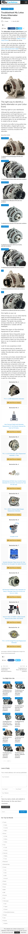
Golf (5, 903)
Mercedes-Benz (6, 864)
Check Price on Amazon (14, 402)
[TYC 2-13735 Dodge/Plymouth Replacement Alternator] (14, 634)
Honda (4, 867)
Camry (5, 825)
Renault (4, 884)
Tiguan (5, 906)
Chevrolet (5, 853)
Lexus (4, 917)
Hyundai (5, 920)
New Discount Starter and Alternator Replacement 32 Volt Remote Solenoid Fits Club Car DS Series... (14, 426)
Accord (5, 878)
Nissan (4, 833)
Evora (11, 9)
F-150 (5, 847)
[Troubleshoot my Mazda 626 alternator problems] (14, 300)
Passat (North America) (9, 912)
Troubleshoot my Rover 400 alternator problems (21, 670)
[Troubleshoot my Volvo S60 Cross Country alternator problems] (14, 234)
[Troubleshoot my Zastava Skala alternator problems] (14, 169)
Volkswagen (6, 901)
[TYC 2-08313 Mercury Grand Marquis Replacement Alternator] (14, 501)
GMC (4, 892)
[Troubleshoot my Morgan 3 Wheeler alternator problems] (20, 747)
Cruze (5, 858)
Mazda (4, 881)
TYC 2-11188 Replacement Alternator (14, 399)
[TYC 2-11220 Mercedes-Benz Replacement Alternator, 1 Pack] (14, 445)
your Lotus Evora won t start (9, 49)
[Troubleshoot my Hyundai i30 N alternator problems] (14, 213)
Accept (17, 932)
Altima (5, 839)
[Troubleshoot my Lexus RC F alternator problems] (8, 747)
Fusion (5, 850)
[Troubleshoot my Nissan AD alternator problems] (14, 279)
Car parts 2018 (14, 536)
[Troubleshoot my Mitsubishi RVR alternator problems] (14, 190)
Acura (4, 886)
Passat (5, 909)
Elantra (5, 923)
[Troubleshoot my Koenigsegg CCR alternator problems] (14, 146)
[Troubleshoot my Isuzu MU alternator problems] (14, 257)
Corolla (6, 827)
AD (2, 270)
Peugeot (5, 915)
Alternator (5, 9)
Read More (23, 932)
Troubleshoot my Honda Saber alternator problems (6, 670)
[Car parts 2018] (14, 528)
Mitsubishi (5, 861)
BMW (4, 889)
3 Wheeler (18, 745)
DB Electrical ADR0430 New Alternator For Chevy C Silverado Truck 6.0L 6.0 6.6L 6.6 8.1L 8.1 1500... (14, 591)
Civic (5, 870)
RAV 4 (5, 830)
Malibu (5, 856)
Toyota (4, 822)
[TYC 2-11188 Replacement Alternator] (14, 390)
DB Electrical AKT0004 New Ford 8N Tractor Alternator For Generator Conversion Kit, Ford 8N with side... (14, 482)
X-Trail (5, 836)
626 (2, 292)
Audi (4, 898)
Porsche (5, 895)
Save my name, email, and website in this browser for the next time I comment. (13, 801)
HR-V (5, 875)
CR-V (5, 872)
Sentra (5, 842)
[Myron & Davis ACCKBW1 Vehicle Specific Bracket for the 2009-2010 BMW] (14, 609)
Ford (4, 844)
